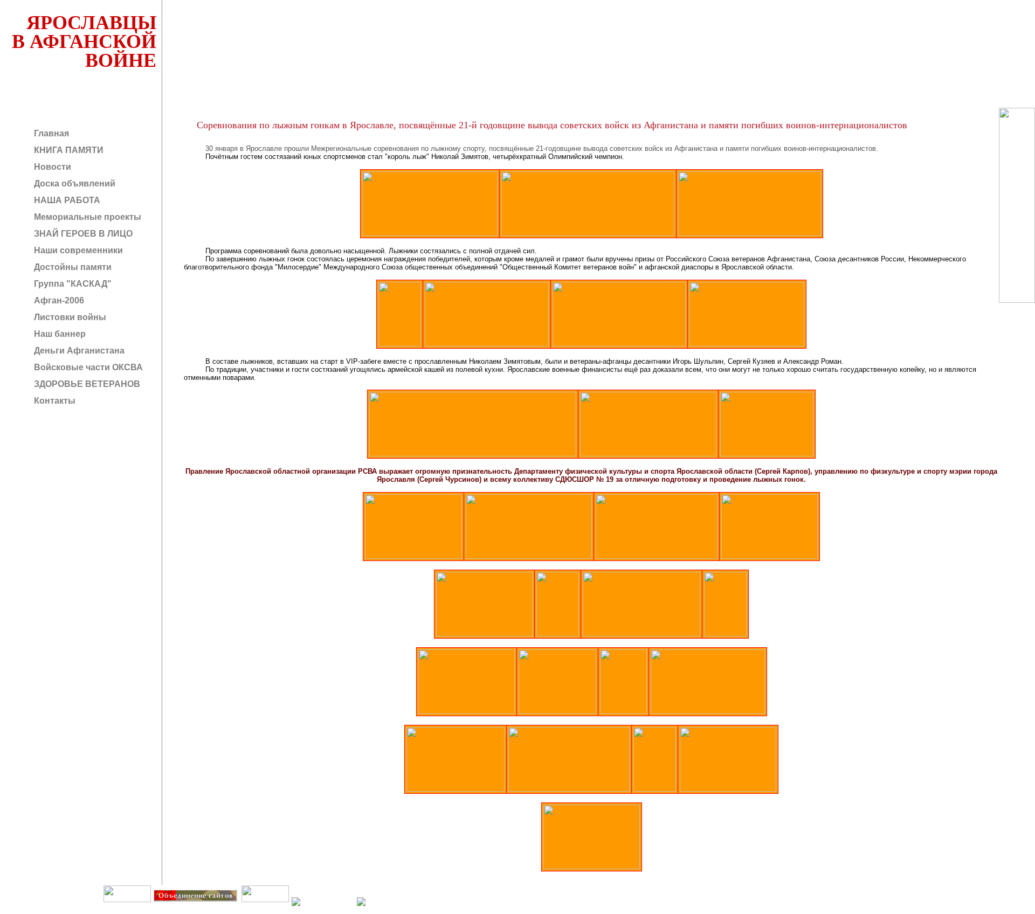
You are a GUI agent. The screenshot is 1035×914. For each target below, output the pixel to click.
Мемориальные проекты (86, 216)
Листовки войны (69, 317)
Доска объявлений (73, 183)
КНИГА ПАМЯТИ (68, 150)
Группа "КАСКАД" (72, 283)
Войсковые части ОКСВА (87, 367)
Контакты (53, 400)
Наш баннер (59, 333)
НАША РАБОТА (66, 200)
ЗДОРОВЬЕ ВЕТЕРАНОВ (86, 384)
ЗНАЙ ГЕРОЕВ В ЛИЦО (82, 233)
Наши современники (77, 250)
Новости (51, 166)
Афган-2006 (58, 300)
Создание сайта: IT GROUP (219, 909)
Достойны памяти (72, 267)
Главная (50, 133)
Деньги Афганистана (78, 350)
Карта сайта (265, 909)
